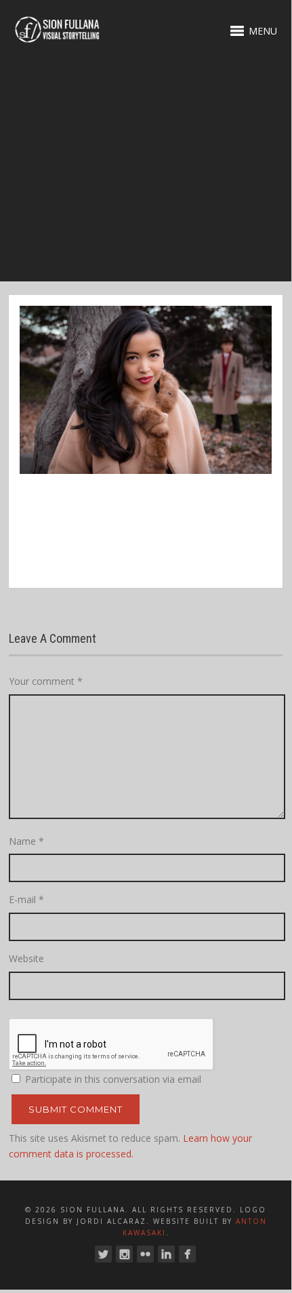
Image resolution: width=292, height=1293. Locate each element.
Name (26, 841)
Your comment (46, 681)
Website (26, 958)
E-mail (26, 899)
